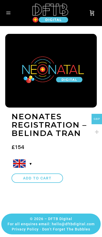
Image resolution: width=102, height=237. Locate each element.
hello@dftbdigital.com (73, 224)
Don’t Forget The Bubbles (66, 229)
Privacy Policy (25, 229)
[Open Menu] (8, 13)
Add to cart (37, 178)
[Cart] (92, 13)
